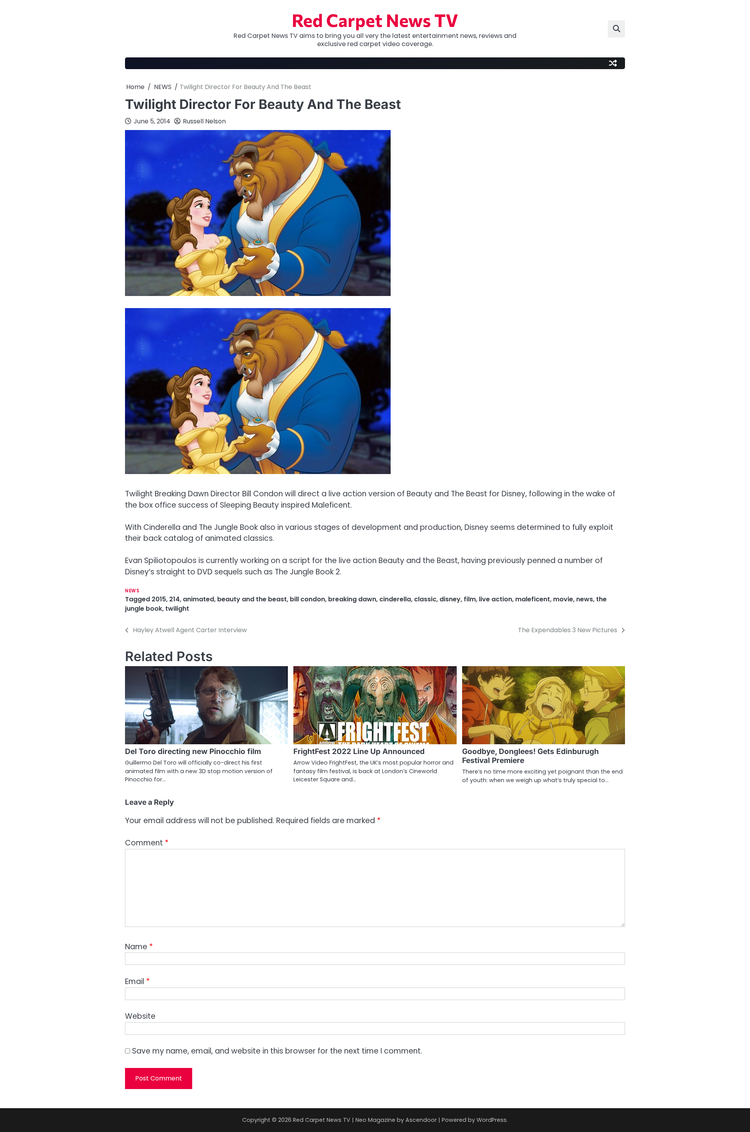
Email (137, 981)
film (470, 599)
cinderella (395, 599)
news (584, 599)
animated (198, 599)
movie (563, 599)
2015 (159, 599)
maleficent (532, 599)
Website (140, 1016)
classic (425, 599)
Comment (146, 843)
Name (139, 946)
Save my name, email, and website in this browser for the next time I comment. (277, 1051)
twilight (177, 608)
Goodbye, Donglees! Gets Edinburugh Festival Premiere (530, 756)
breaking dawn (352, 599)
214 (174, 599)
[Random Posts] (613, 63)
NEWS (132, 591)
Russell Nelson (204, 121)
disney (450, 599)
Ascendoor (421, 1120)
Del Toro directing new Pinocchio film (193, 751)
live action (495, 599)
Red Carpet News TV (375, 19)
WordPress (492, 1120)
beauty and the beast (252, 599)
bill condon (307, 599)
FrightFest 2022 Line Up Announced (359, 751)
